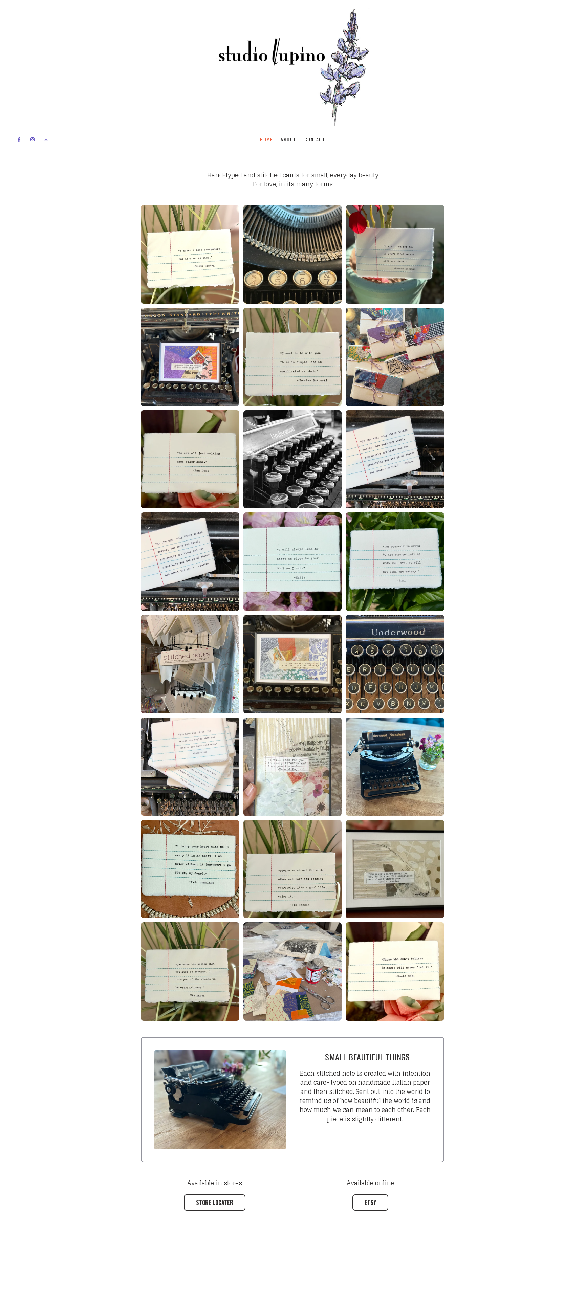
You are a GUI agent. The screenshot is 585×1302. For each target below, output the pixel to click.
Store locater (214, 1202)
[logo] (292, 67)
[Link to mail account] (46, 139)
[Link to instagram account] (32, 139)
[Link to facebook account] (19, 139)
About (288, 139)
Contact (314, 139)
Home (266, 139)
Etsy (370, 1202)
